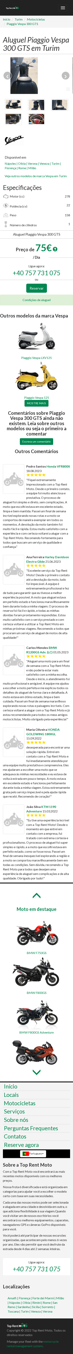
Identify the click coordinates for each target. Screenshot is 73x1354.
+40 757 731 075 (37, 273)
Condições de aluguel (37, 300)
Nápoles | (11, 163)
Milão (32, 168)
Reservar (37, 288)
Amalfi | (13, 1298)
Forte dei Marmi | (44, 1298)
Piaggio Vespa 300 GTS (22, 24)
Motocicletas (36, 19)
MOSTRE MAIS (36, 403)
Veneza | (45, 163)
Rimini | (37, 1302)
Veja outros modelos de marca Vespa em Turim (36, 176)
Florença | (11, 168)
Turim (19, 19)
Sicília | (37, 1307)
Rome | (23, 168)
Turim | (56, 163)
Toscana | (14, 1311)
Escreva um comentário (36, 441)
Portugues (35, 1153)
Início (6, 19)
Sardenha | (25, 1307)
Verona (47, 1311)
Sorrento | (48, 1307)
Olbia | (23, 163)
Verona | (34, 163)
